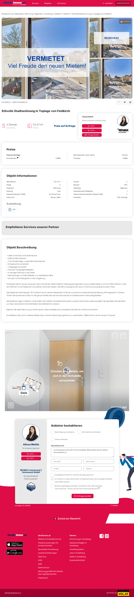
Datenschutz (44, 567)
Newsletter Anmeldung (48, 549)
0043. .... (93, 126)
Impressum (43, 577)
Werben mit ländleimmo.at (49, 539)
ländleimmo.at (7, 14)
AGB (40, 564)
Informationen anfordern (91, 432)
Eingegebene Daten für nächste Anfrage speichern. (74, 475)
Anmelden (109, 3)
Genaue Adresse (61, 439)
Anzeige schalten (123, 3)
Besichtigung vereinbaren (65, 432)
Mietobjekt (19, 14)
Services (35, 3)
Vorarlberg (48, 14)
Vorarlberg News (77, 549)
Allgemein (38, 14)
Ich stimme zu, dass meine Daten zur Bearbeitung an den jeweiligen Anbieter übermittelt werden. (83, 480)
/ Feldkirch (66, 14)
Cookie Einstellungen (47, 553)
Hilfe (40, 560)
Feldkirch (58, 14)
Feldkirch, (7, 102)
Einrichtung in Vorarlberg (80, 539)
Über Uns (42, 556)
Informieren (61, 3)
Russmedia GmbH (77, 560)
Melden (115, 505)
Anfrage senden (93, 135)
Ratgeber (47, 3)
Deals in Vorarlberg (78, 556)
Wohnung (29, 14)
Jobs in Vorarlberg (77, 553)
